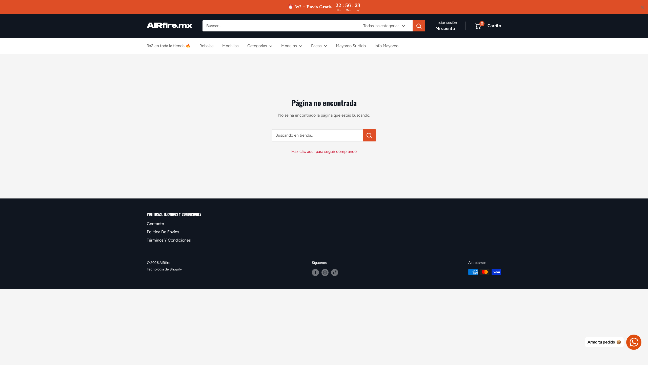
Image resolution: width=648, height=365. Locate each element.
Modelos (289, 45)
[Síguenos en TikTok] (334, 272)
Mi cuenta (445, 28)
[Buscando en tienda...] (369, 135)
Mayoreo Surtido (351, 45)
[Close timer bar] (642, 7)
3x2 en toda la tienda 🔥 (169, 45)
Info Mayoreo (386, 45)
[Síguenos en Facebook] (315, 272)
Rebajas (206, 45)
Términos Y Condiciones (169, 240)
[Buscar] (419, 25)
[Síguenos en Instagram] (325, 272)
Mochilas (230, 45)
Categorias (257, 45)
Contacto (155, 223)
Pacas (316, 45)
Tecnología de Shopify (164, 269)
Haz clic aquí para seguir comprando (324, 151)
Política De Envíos (163, 231)
